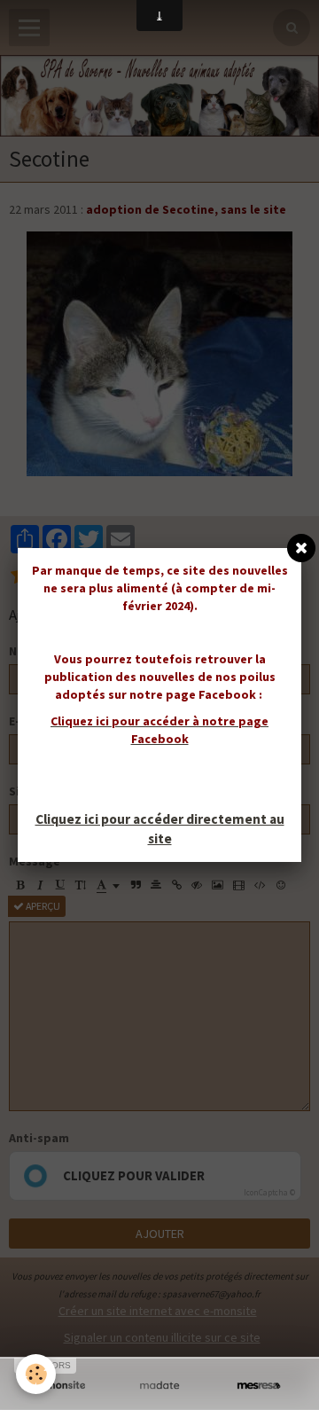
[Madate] (159, 1385)
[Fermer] (301, 548)
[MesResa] (258, 1385)
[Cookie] (36, 1374)
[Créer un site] (60, 1385)
